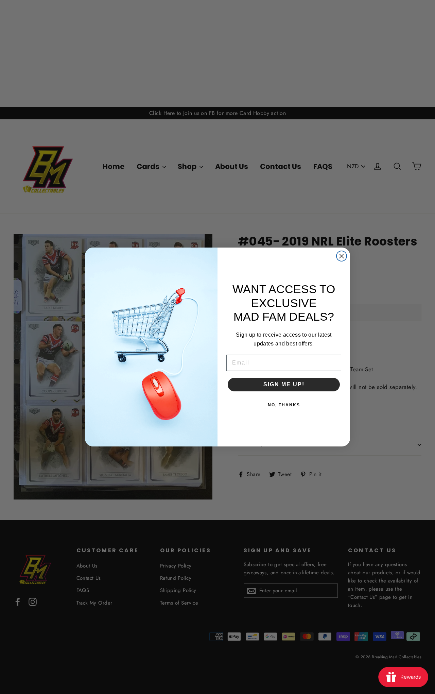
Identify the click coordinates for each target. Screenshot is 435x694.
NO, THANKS (284, 405)
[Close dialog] (341, 256)
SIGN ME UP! (283, 384)
